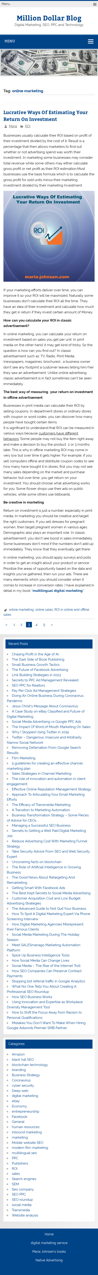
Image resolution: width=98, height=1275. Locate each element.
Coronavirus (21, 1080)
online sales (44, 609)
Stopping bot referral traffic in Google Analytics (48, 981)
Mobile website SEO (27, 1143)
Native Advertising (49, 1260)
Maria (13, 126)
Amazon (18, 1054)
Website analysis (25, 1215)
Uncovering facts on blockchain (37, 862)
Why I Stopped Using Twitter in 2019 (40, 732)
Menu (6, 4)
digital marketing (25, 1096)
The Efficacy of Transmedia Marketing (41, 805)
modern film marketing (30, 1148)
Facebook (19, 1117)
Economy (19, 1106)
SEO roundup (22, 1200)
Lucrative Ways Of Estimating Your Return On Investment (45, 115)
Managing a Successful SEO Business (41, 825)
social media (21, 1205)
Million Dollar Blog (49, 17)
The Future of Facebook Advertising (40, 670)
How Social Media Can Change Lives (40, 960)
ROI (27, 126)
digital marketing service (49, 1243)
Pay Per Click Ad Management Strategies (44, 691)
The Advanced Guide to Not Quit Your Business (49, 909)
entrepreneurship (25, 1111)
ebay (16, 1101)
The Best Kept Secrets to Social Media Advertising (51, 893)
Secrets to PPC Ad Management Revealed (45, 680)
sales (16, 1174)
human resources (25, 1127)
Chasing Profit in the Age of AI (35, 654)
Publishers (20, 1163)
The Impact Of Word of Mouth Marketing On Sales (51, 727)
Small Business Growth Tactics (35, 665)
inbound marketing (27, 1132)
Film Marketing (23, 758)
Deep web (20, 1091)
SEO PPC (19, 1194)
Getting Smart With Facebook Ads (38, 888)
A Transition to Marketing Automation (41, 810)
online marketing (21, 609)
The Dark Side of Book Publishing (38, 659)
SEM (15, 1184)
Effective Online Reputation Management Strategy (51, 789)
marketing (20, 1137)
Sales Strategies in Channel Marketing (41, 774)
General (18, 1122)
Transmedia (21, 1210)
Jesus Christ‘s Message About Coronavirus (45, 706)
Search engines (24, 1179)
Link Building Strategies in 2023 (36, 675)
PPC (15, 1158)
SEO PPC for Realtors (28, 685)
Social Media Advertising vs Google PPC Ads (46, 722)
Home (49, 1234)
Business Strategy (26, 1075)
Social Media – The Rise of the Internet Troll (46, 966)
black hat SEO (23, 1060)
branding (19, 1070)
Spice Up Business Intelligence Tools (41, 955)
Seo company (23, 1189)
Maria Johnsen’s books (49, 1251)
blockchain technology (30, 1065)
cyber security (23, 1085)
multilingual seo (24, 1153)
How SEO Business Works (32, 997)
